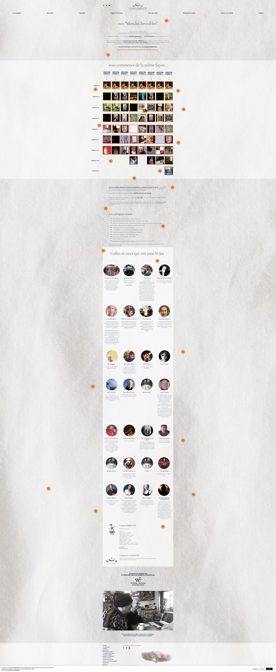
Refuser (262, 669)
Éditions (105, 664)
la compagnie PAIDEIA (148, 46)
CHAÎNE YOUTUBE (123, 548)
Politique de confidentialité (14, 670)
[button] (17, 13)
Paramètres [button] (255, 669)
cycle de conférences (135, 36)
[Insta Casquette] (106, 5)
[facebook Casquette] (104, 5)
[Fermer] (274, 669)
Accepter (269, 669)
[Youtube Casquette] (109, 5)
